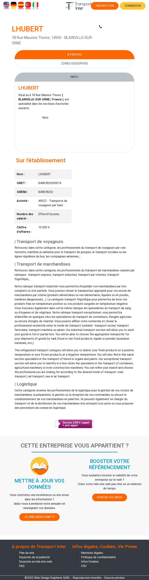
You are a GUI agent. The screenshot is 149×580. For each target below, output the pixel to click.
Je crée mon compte (39, 517)
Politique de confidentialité (98, 557)
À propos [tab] (74, 54)
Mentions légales (92, 553)
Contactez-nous (109, 497)
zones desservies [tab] (74, 63)
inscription (105, 5)
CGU (83, 566)
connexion (133, 5)
